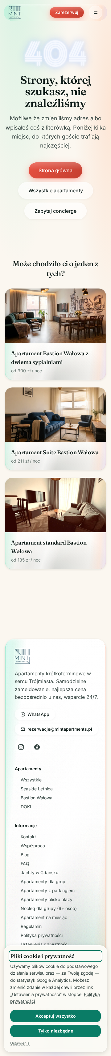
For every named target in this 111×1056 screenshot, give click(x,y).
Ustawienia (20, 1043)
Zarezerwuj (66, 12)
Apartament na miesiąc (44, 917)
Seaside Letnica (37, 788)
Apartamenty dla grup (43, 881)
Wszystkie (31, 779)
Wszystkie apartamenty (55, 190)
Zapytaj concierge (55, 211)
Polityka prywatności (42, 935)
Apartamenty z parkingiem (48, 890)
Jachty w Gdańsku (39, 872)
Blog (25, 854)
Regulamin (31, 926)
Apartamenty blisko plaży (46, 899)
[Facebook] (37, 747)
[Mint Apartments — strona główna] (15, 12)
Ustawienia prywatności (44, 944)
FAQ (25, 863)
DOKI (26, 806)
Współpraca (33, 845)
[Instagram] (21, 747)
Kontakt (28, 836)
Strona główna (55, 170)
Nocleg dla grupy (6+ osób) (49, 908)
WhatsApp (38, 714)
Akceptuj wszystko (55, 1016)
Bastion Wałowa (36, 797)
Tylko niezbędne (55, 1030)
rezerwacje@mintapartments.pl (59, 729)
